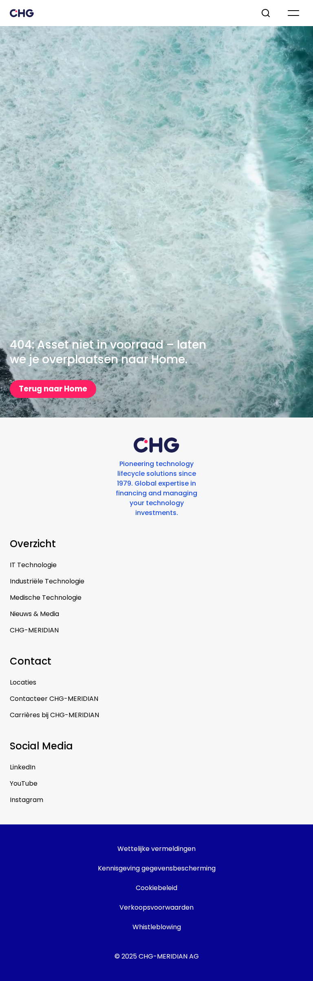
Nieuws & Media (34, 614)
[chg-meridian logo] (128, 13)
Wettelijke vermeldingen (156, 848)
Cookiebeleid (156, 888)
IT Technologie (33, 565)
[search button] (266, 13)
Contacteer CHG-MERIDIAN (54, 698)
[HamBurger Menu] (293, 13)
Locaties (23, 682)
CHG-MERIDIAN (34, 630)
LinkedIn (22, 767)
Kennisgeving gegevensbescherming (157, 868)
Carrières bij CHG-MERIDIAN (54, 715)
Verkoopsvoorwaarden (156, 907)
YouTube (23, 783)
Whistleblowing (156, 927)
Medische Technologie (46, 597)
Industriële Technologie (47, 581)
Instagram (26, 799)
